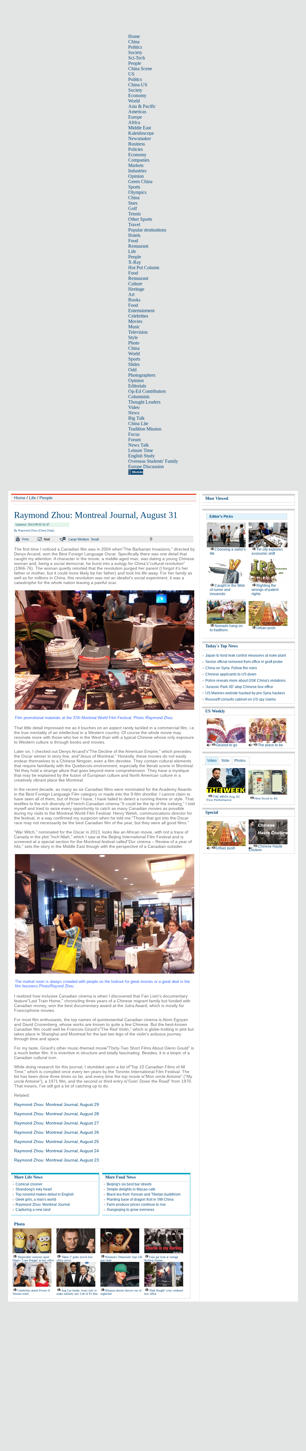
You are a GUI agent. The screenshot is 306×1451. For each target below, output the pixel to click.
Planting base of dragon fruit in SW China (140, 1199)
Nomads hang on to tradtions (226, 628)
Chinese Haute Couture (265, 848)
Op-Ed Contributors (147, 391)
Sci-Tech (136, 57)
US (131, 73)
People (134, 63)
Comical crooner (29, 1184)
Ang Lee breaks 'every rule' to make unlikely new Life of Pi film (77, 1292)
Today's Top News (221, 646)
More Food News (120, 1177)
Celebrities (138, 315)
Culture (135, 283)
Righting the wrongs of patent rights (265, 589)
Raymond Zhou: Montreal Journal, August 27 (56, 1123)
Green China (140, 181)
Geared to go (226, 745)
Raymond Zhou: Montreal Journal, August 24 (56, 1150)
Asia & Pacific (142, 106)
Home (134, 36)
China (134, 41)
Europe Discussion (146, 466)
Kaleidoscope (141, 133)
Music (134, 326)
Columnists (138, 396)
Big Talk (136, 418)
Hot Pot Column (143, 267)
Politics (135, 47)
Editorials (137, 385)
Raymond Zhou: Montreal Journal (43, 1204)
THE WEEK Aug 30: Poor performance (223, 798)
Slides (134, 364)
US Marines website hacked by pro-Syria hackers (245, 693)
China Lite (138, 423)
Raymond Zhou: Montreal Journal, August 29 (56, 1104)
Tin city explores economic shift (267, 551)
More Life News (28, 1177)
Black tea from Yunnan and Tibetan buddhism (143, 1194)
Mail (47, 539)
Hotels (134, 235)
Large (72, 539)
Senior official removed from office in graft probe (244, 662)
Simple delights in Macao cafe (131, 1189)
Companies (138, 160)
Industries (137, 170)
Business (136, 143)
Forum (134, 439)
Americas (137, 111)
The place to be (270, 745)
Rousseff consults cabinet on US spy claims (240, 699)
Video (134, 407)
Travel (134, 224)
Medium (83, 539)
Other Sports (140, 219)
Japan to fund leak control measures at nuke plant (245, 655)
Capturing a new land (33, 1210)
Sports (134, 186)
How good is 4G (266, 798)
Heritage (136, 289)
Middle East (139, 127)
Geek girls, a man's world (36, 1199)
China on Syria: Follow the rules (231, 668)
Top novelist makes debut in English (45, 1194)
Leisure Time (140, 450)
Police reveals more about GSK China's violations (245, 680)
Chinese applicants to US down (230, 674)
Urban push (266, 628)
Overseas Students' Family (153, 461)
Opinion (136, 176)
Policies (135, 149)
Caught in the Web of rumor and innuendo (227, 589)
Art (131, 294)
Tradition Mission (144, 428)
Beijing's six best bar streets (129, 1184)
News (133, 412)
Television (138, 332)
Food (133, 240)
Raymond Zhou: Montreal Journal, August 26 (56, 1132)
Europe (135, 116)
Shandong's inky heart (34, 1189)
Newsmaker (139, 138)
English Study (141, 455)
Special (211, 812)
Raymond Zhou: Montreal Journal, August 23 (56, 1160)
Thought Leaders (144, 401)
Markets (135, 165)
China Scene (140, 68)
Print (25, 539)
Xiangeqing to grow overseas (130, 1210)
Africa (134, 122)
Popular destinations (147, 229)
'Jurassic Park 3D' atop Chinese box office (239, 687)
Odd (132, 369)
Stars (132, 203)
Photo (133, 342)
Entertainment (141, 310)
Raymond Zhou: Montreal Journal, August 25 (56, 1141)
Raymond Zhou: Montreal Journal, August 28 (56, 1113)
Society (135, 52)
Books (134, 299)
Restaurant (138, 246)
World (134, 100)
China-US (137, 84)
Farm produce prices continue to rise (136, 1204)
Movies (135, 321)
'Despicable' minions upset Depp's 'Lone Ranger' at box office (33, 1258)
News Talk (138, 445)
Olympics (137, 192)
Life (132, 251)
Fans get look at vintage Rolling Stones (161, 1258)
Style (133, 337)
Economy (137, 95)
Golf (132, 208)
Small (95, 539)
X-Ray (134, 262)
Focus (134, 434)
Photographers (141, 375)
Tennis (134, 213)
